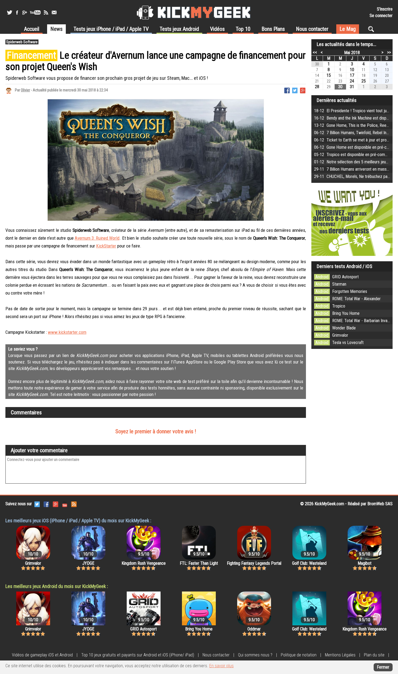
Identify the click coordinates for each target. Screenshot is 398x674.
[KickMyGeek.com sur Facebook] (46, 503)
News (56, 29)
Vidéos (217, 29)
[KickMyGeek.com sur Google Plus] (55, 503)
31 (352, 86)
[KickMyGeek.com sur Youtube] (64, 503)
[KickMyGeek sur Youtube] (35, 12)
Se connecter (381, 15)
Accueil (31, 29)
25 (363, 81)
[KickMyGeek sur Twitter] (9, 12)
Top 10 (243, 29)
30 (340, 86)
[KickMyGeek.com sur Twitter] (37, 503)
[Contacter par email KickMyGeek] (54, 12)
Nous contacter (312, 29)
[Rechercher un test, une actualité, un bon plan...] (372, 29)
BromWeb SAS (380, 503)
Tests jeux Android (179, 29)
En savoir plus (221, 665)
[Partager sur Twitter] (295, 89)
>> (389, 52)
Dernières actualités (337, 100)
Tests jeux (111, 29)
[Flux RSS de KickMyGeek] (46, 12)
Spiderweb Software (22, 42)
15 (329, 75)
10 (352, 69)
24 (352, 81)
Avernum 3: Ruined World (97, 238)
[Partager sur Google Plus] (302, 89)
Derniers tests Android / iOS (344, 266)
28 (317, 86)
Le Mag (348, 29)
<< (315, 52)
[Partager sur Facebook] (287, 89)
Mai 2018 (352, 52)
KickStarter (106, 246)
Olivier (25, 90)
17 (352, 75)
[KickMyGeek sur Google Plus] (24, 12)
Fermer (383, 667)
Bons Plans (273, 29)
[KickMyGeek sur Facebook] (17, 12)
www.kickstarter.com (67, 332)
